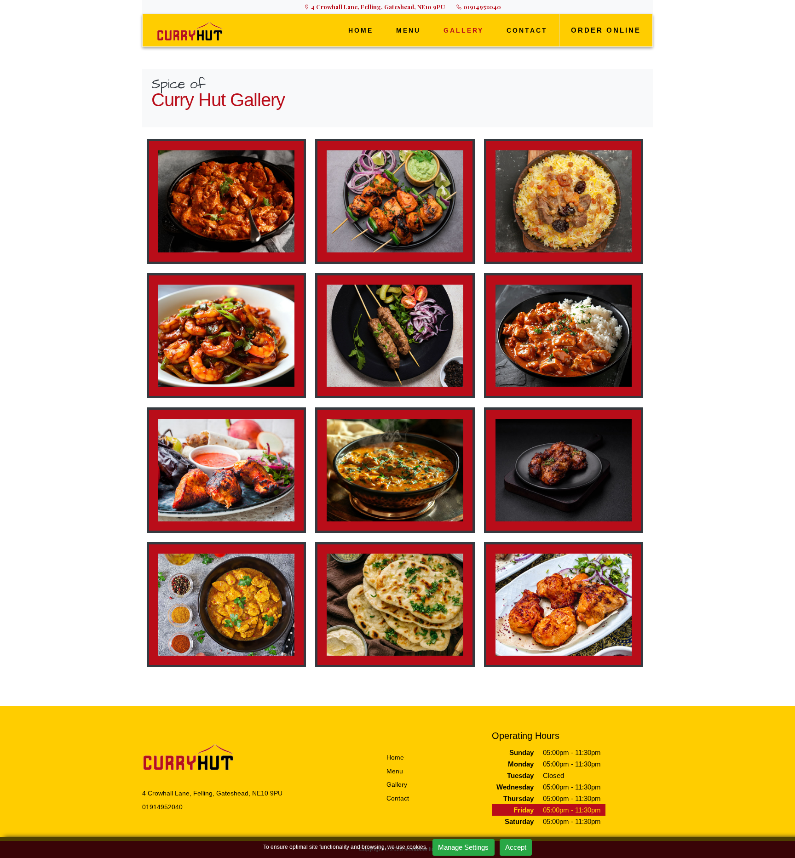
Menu (394, 771)
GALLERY (464, 30)
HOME (360, 30)
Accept (515, 847)
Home (395, 757)
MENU (408, 30)
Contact (397, 798)
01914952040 (481, 7)
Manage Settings (463, 847)
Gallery (396, 784)
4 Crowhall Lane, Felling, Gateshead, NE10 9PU (377, 7)
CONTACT (527, 30)
